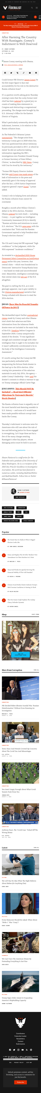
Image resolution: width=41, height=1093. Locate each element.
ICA (26, 512)
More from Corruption (12, 670)
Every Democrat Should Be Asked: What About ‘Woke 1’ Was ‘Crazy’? (19, 921)
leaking (19, 516)
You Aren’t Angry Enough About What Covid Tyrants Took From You (19, 790)
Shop (4, 614)
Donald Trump (8, 512)
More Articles (20, 497)
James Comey (30, 80)
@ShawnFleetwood (25, 492)
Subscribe (20, 1082)
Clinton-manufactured (14, 292)
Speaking (15, 330)
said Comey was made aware (21, 174)
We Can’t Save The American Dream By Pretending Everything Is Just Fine (16, 960)
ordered (11, 214)
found (25, 187)
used (31, 376)
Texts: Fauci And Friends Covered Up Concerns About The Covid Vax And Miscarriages (19, 750)
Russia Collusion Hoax (11, 521)
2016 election (8, 508)
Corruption (21, 508)
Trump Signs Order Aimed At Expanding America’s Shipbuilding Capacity (17, 999)
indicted (17, 101)
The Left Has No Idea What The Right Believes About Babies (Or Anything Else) (19, 882)
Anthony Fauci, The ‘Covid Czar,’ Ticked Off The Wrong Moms (20, 831)
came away (26, 226)
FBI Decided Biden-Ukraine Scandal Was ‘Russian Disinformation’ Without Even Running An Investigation (20, 708)
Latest (4, 847)
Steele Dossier (28, 521)
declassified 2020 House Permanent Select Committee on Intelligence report (20, 258)
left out (24, 277)
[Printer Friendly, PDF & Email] (36, 73)
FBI (19, 512)
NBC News (27, 162)
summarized (7, 137)
